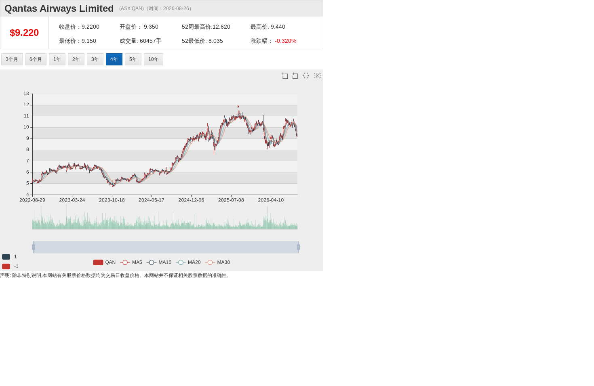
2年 (76, 59)
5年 (133, 59)
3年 (95, 59)
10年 (153, 59)
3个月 (12, 59)
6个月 (35, 59)
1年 (57, 59)
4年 (114, 59)
